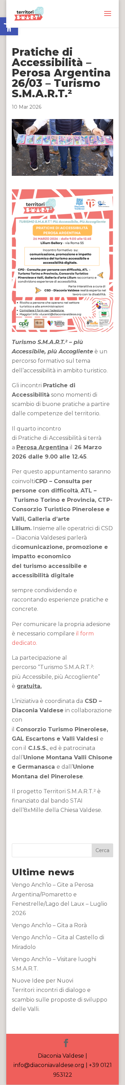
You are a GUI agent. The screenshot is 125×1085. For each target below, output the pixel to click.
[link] (28, 13)
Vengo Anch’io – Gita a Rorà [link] (49, 925)
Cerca (102, 850)
